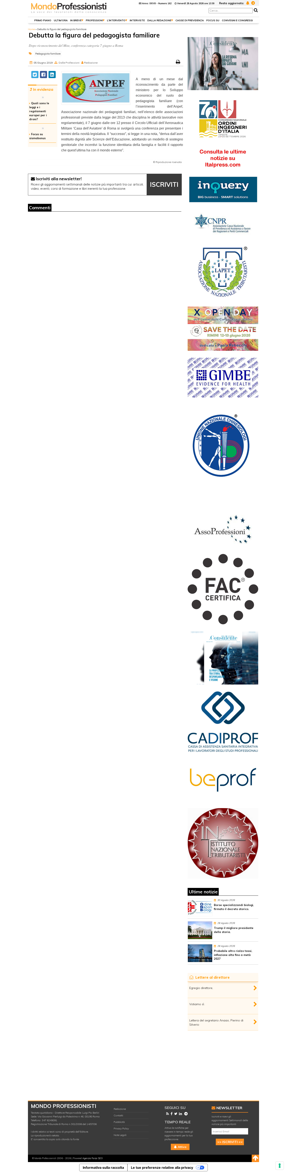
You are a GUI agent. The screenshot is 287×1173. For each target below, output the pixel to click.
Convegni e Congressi (237, 20)
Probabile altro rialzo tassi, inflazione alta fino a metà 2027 (233, 955)
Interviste (137, 20)
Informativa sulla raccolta (103, 1167)
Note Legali (120, 1135)
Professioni (94, 20)
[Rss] (167, 1114)
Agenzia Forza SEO (92, 1158)
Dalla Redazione (159, 20)
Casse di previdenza (189, 20)
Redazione (120, 1108)
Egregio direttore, (201, 988)
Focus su (212, 20)
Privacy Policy (121, 1128)
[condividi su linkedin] (52, 74)
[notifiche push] (247, 3)
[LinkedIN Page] (179, 1114)
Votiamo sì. (197, 1004)
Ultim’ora (61, 20)
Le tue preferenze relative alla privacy (162, 1167)
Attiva (181, 1147)
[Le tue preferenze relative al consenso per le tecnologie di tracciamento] (280, 1166)
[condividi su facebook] (43, 74)
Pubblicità (119, 1122)
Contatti (118, 1115)
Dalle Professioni (69, 62)
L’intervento (116, 20)
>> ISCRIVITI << (230, 1142)
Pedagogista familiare (48, 53)
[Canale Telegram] (185, 1114)
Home (31, 29)
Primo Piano (42, 20)
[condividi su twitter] (34, 74)
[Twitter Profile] (174, 1114)
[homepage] (69, 13)
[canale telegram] (252, 3)
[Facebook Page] (170, 1114)
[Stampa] (178, 62)
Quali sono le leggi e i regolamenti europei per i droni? (39, 111)
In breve (76, 20)
